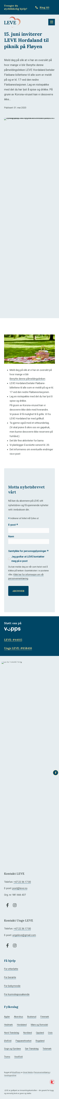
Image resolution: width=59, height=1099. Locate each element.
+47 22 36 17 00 (22, 881)
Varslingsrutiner (10, 1075)
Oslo (50, 1032)
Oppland (40, 1032)
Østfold (7, 1040)
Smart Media (28, 1072)
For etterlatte (11, 968)
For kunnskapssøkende (17, 994)
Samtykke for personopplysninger (28, 551)
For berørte (10, 977)
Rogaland (40, 1040)
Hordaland (22, 1024)
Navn (11, 536)
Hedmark (8, 1024)
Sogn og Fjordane (12, 1048)
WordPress (16, 1072)
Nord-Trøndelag (11, 1032)
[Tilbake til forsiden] (12, 21)
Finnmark (44, 1016)
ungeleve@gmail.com (24, 935)
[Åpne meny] (51, 22)
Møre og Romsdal (39, 1024)
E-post (13, 525)
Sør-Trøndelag (32, 1048)
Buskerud (31, 1016)
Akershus (18, 1016)
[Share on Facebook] (55, 772)
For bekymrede (12, 985)
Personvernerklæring (42, 1072)
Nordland (27, 1032)
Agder (7, 1016)
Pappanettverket (23, 1040)
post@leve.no (19, 888)
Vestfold (18, 1056)
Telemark (47, 1048)
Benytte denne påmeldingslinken (27, 378)
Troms (7, 1056)
